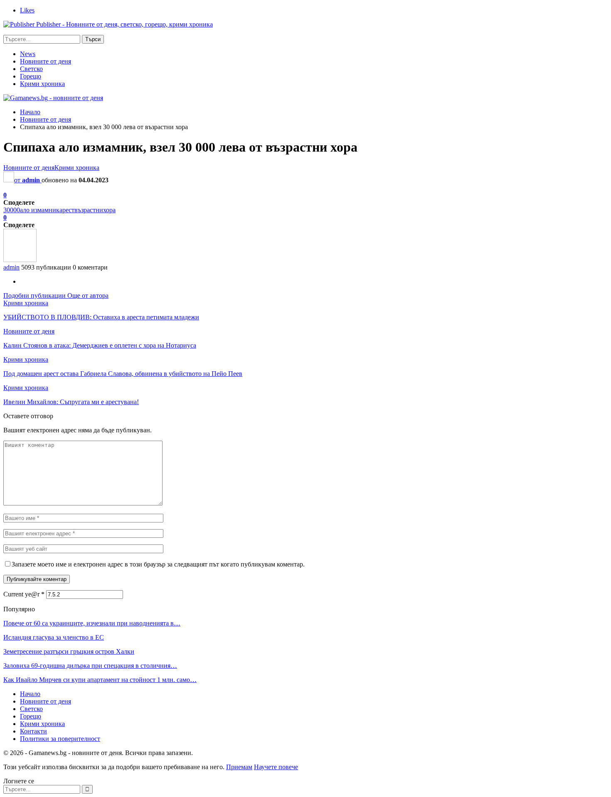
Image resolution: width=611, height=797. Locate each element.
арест (66, 209)
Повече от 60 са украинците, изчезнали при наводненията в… (91, 623)
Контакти (33, 731)
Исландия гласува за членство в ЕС (53, 637)
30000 (11, 209)
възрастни (88, 209)
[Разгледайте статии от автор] (20, 259)
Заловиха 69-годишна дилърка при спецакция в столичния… (90, 665)
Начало (30, 693)
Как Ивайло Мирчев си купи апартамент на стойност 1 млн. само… (100, 679)
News (27, 53)
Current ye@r (23, 594)
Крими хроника (42, 83)
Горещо (30, 76)
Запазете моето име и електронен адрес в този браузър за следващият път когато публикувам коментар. (158, 564)
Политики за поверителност (60, 738)
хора (109, 209)
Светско (31, 68)
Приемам (239, 766)
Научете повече (276, 766)
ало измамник (39, 209)
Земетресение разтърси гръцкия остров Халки (68, 651)
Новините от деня (45, 61)
